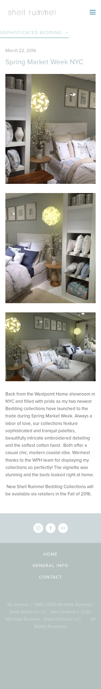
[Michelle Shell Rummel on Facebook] (50, 528)
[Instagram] (38, 528)
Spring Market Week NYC (44, 61)
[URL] (63, 528)
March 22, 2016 (20, 50)
